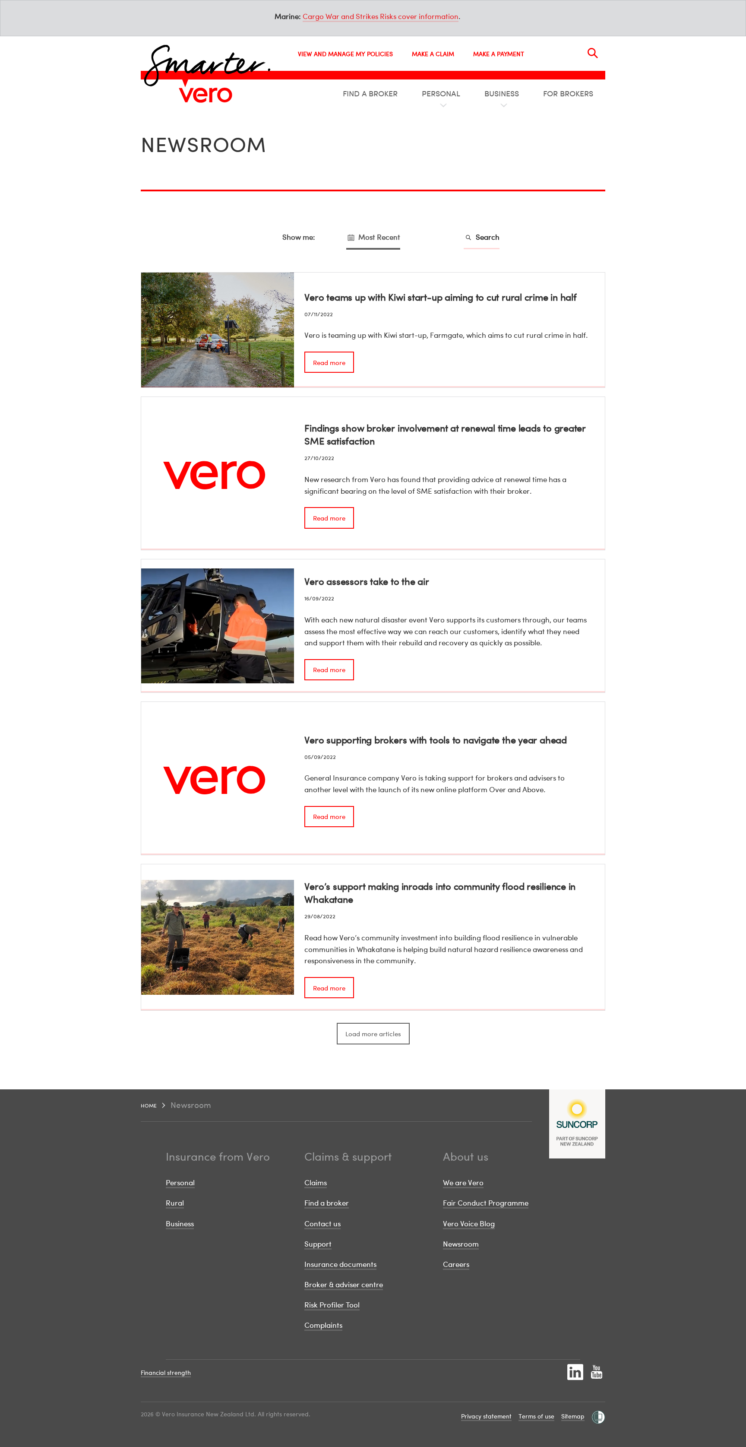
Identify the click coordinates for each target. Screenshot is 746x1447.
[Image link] (205, 95)
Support (318, 1243)
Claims (315, 1182)
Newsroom (461, 1243)
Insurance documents (340, 1264)
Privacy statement (486, 1416)
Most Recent (378, 236)
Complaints (323, 1325)
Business (180, 1223)
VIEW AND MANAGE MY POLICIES (345, 53)
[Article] (373, 330)
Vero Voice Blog (469, 1223)
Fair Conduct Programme (485, 1202)
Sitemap (573, 1416)
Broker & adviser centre (343, 1284)
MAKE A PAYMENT (498, 53)
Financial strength (166, 1372)
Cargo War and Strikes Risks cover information (380, 16)
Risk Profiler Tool (332, 1304)
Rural (175, 1202)
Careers (456, 1264)
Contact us (322, 1223)
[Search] (592, 53)
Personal (180, 1182)
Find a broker (326, 1202)
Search (486, 236)
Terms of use (536, 1416)
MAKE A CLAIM (433, 53)
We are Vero (463, 1182)
